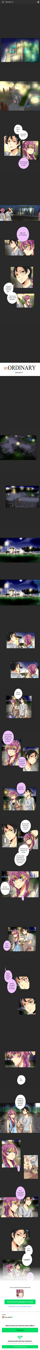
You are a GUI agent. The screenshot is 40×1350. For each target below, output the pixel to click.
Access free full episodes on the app (20, 1302)
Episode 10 (9, 2)
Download (20, 1330)
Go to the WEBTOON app (20, 1346)
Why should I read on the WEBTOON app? (20, 1306)
